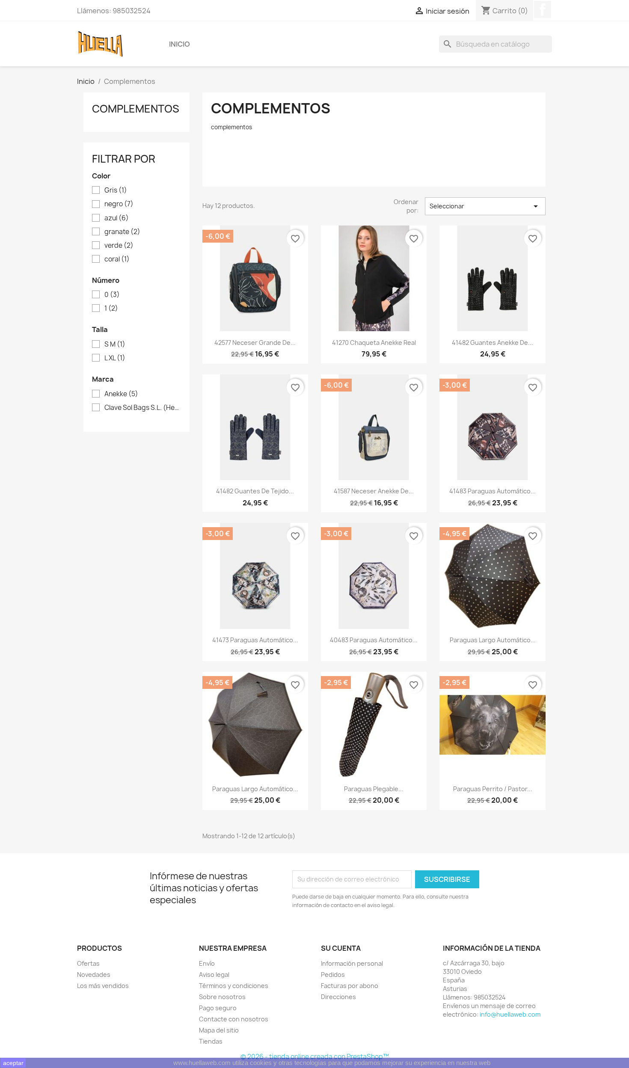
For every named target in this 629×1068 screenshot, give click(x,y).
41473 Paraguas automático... (255, 640)
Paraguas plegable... (374, 789)
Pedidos (333, 974)
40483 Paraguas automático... (374, 640)
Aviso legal (214, 974)
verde (119, 245)
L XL (114, 358)
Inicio (179, 44)
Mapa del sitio (219, 1030)
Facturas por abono (349, 986)
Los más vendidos (103, 986)
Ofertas (88, 963)
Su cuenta (341, 948)
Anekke (121, 394)
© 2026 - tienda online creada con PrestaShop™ (314, 1056)
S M (114, 344)
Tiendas (211, 1041)
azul (116, 218)
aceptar (13, 1062)
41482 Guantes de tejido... (255, 491)
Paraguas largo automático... (493, 640)
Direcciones (338, 997)
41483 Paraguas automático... (492, 491)
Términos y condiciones (233, 986)
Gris (115, 190)
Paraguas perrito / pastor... (492, 789)
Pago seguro (218, 1008)
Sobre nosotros (222, 997)
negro (119, 204)
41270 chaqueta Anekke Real (374, 342)
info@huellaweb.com (510, 1014)
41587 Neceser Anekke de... (374, 491)
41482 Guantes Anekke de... (492, 342)
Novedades (93, 974)
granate (122, 232)
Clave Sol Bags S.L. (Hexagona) (142, 407)
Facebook (542, 9)
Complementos (135, 108)
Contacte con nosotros (233, 1019)
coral (117, 259)
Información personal (352, 963)
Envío (207, 963)
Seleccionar (485, 206)
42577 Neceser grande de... (255, 342)
